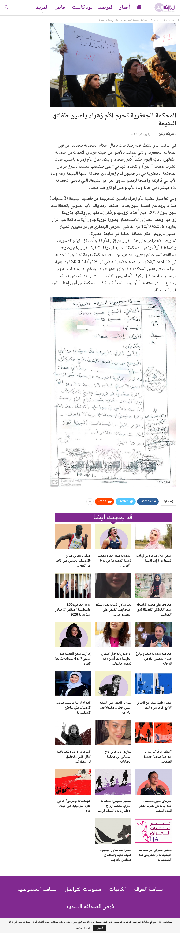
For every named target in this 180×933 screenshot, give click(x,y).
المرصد (106, 8)
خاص (60, 8)
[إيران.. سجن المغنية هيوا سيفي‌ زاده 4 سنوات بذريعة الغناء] (73, 634)
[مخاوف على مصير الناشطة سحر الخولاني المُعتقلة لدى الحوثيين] (153, 585)
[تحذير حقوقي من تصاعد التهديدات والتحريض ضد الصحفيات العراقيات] (153, 831)
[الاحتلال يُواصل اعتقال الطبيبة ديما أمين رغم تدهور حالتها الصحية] (113, 634)
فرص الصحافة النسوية (90, 907)
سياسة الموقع (148, 889)
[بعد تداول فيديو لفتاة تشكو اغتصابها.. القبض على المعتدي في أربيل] (113, 585)
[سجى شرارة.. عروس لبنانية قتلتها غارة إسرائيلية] (153, 536)
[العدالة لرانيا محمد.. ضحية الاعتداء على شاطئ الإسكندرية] (73, 683)
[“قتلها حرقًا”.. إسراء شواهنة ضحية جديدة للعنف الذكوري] (153, 732)
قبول (100, 928)
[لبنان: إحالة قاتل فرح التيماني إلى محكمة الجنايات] (113, 732)
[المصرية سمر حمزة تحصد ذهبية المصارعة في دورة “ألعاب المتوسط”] (113, 536)
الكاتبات (117, 889)
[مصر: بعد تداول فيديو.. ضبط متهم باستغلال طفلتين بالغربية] (113, 831)
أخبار (125, 8)
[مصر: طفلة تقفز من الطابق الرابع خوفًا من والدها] (153, 683)
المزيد (42, 8)
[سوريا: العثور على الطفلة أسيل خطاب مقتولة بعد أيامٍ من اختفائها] (113, 683)
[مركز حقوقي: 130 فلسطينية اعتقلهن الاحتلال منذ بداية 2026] (73, 585)
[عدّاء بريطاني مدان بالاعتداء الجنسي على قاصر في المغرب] (73, 536)
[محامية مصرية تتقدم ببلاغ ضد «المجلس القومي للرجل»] (153, 634)
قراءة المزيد (83, 928)
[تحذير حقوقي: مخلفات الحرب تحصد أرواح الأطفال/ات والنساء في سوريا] (113, 781)
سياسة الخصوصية (37, 889)
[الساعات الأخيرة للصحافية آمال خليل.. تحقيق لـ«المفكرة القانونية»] (73, 732)
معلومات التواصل (83, 889)
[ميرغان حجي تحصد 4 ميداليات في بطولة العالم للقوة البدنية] (153, 781)
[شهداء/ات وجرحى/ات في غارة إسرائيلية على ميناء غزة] (73, 781)
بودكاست (82, 8)
